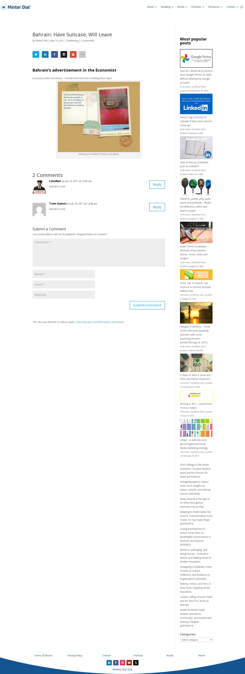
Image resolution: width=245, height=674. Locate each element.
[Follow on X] (135, 662)
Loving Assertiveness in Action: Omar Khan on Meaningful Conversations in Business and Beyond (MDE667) (195, 536)
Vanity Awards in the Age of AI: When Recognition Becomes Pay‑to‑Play (195, 502)
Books (180, 6)
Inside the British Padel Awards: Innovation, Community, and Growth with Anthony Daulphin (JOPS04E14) (196, 617)
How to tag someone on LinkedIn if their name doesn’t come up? (196, 121)
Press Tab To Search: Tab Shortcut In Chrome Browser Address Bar (195, 287)
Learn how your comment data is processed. (99, 322)
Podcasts (196, 6)
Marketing (72, 40)
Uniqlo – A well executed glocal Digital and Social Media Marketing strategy (194, 443)
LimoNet (55, 181)
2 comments (87, 40)
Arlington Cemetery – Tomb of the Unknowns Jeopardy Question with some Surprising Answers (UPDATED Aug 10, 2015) (195, 334)
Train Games (57, 203)
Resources (214, 6)
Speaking (165, 6)
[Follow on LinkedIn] (109, 662)
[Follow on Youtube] (129, 662)
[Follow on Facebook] (115, 662)
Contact (231, 6)
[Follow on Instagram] (122, 662)
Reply (157, 184)
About (150, 6)
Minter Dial (42, 40)
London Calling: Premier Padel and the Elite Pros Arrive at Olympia (196, 600)
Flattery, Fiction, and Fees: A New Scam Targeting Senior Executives (195, 587)
